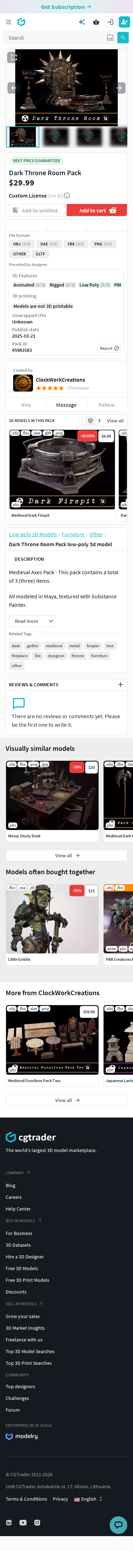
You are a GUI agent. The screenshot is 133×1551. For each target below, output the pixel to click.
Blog (10, 1185)
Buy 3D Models (20, 1220)
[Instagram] (38, 1523)
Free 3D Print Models (27, 1280)
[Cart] (96, 22)
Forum (13, 1410)
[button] (110, 37)
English (85, 1499)
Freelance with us (24, 1339)
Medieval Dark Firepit (30, 515)
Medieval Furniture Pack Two (34, 1080)
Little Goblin (19, 959)
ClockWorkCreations (60, 379)
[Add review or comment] (120, 684)
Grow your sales (23, 1316)
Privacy (60, 1499)
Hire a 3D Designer (25, 1256)
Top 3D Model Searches (30, 1351)
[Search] (123, 37)
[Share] (107, 225)
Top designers (20, 1386)
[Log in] (110, 22)
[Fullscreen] (14, 57)
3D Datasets (18, 1245)
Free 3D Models (22, 1268)
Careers (14, 1197)
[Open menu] (8, 22)
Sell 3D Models (21, 1303)
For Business (19, 1233)
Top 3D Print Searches (29, 1363)
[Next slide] (119, 88)
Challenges (17, 1398)
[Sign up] (124, 22)
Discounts (16, 1292)
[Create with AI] (82, 22)
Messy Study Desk (24, 835)
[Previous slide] (13, 88)
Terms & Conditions (26, 1499)
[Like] (26, 225)
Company (15, 1172)
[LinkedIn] (9, 1523)
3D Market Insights (25, 1328)
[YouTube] (23, 1523)
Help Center (18, 1209)
